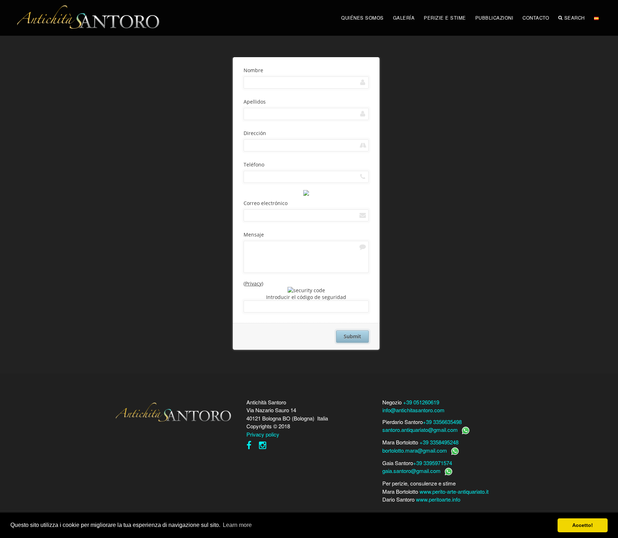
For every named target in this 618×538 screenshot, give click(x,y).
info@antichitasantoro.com (413, 410)
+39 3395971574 (432, 463)
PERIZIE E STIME (445, 17)
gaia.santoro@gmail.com (411, 470)
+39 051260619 (421, 402)
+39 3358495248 (439, 442)
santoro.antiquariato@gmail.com (420, 429)
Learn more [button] (237, 525)
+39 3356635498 (442, 421)
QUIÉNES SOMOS (362, 17)
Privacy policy (262, 434)
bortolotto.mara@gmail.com (414, 450)
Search (574, 17)
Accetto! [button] (582, 525)
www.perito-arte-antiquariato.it (454, 491)
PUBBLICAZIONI (494, 17)
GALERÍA (404, 17)
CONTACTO (536, 17)
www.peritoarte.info (438, 499)
